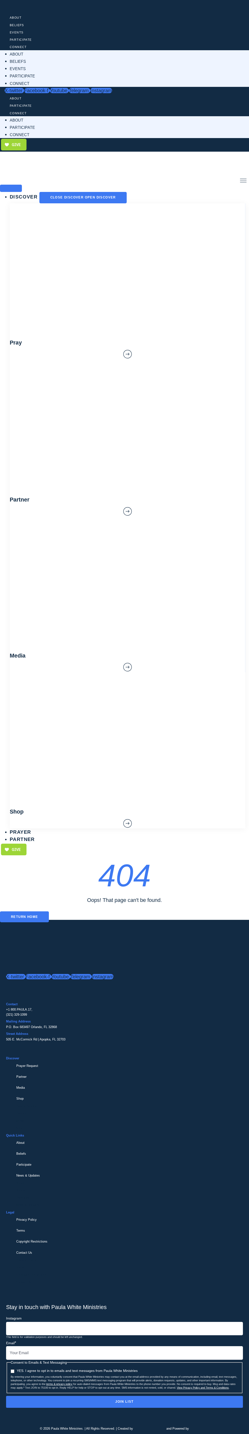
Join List (124, 1401)
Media (20, 1087)
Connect (18, 47)
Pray (16, 342)
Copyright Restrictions (31, 1241)
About (15, 17)
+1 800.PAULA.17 (18, 1009)
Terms (20, 1230)
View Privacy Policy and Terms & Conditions (203, 1387)
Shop (20, 1098)
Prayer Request (27, 1066)
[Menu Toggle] (11, 188)
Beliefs (17, 25)
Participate (21, 39)
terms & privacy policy (59, 1384)
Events (16, 32)
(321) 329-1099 (16, 1014)
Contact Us (24, 1252)
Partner (21, 1077)
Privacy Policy (26, 1219)
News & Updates (28, 1175)
